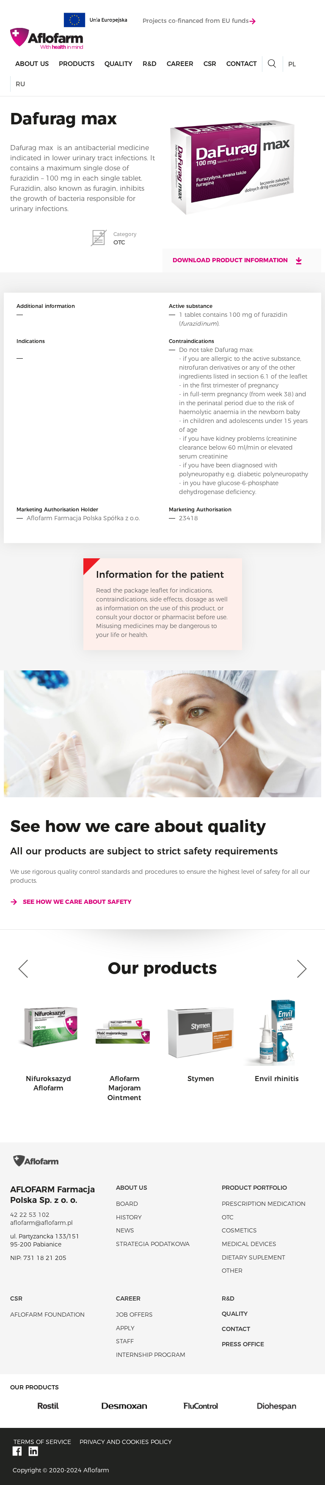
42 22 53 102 (30, 1215)
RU (20, 84)
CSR (210, 64)
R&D (150, 64)
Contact (241, 64)
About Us (32, 64)
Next (300, 969)
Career (180, 64)
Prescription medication (264, 1204)
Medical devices (249, 1244)
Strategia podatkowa (153, 1244)
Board (127, 1204)
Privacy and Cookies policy (126, 1442)
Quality (118, 64)
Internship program (150, 1355)
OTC (228, 1217)
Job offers (134, 1314)
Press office (243, 1344)
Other (232, 1270)
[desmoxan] (82, 1405)
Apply (125, 1328)
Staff (125, 1341)
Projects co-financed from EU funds (196, 21)
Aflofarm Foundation (47, 1314)
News (125, 1230)
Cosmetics (239, 1230)
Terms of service (42, 1442)
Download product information (231, 260)
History (129, 1217)
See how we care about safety (77, 902)
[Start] (46, 38)
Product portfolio (254, 1187)
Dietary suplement (253, 1257)
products (76, 64)
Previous (25, 969)
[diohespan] (235, 1405)
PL (292, 64)
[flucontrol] (159, 1405)
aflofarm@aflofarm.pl (41, 1223)
